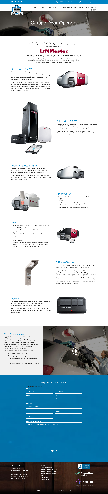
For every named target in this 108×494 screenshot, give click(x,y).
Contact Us (94, 10)
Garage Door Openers (54, 7)
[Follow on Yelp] (21, 1)
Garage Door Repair (67, 7)
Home (34, 7)
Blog (87, 7)
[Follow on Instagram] (18, 1)
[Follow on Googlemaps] (12, 1)
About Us (93, 7)
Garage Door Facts (79, 7)
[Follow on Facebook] (15, 1)
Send (54, 451)
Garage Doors (41, 7)
